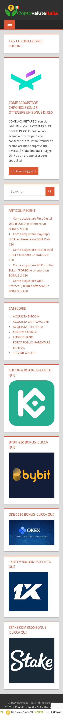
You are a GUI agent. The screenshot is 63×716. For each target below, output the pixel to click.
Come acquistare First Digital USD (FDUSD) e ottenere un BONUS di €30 (30, 223)
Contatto (20, 707)
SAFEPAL (19, 348)
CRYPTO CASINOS (25, 332)
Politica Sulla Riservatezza (43, 707)
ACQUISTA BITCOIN (26, 316)
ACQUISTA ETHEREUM (28, 327)
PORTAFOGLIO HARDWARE (31, 342)
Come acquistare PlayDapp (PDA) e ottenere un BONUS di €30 (29, 239)
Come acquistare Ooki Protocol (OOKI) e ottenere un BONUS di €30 (29, 286)
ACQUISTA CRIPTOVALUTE (31, 322)
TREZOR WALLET (24, 353)
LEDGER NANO (23, 337)
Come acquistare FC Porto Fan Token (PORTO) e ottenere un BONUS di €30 (31, 270)
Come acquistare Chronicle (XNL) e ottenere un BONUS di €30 (31, 107)
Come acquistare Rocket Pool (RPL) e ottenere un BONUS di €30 (31, 255)
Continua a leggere (22, 171)
